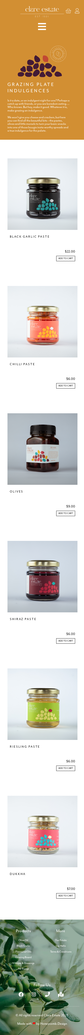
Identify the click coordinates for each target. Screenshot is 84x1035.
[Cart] (68, 11)
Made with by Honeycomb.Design (42, 1024)
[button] (65, 258)
